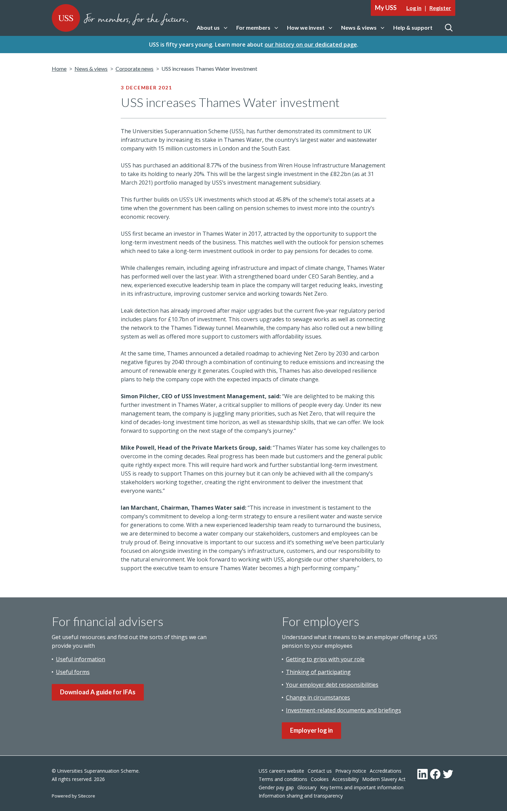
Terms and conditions (283, 779)
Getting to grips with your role (325, 659)
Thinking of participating (318, 672)
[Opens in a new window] (422, 774)
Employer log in (311, 730)
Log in (413, 7)
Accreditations (385, 771)
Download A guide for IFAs (98, 692)
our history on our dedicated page (311, 44)
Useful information (80, 659)
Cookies (320, 779)
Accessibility (345, 779)
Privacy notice (350, 771)
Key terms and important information (362, 787)
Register (440, 7)
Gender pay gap (276, 787)
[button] (212, 27)
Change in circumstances (318, 697)
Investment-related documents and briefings (343, 710)
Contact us (320, 771)
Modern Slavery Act (384, 779)
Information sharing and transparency (301, 795)
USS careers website (281, 771)
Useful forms (73, 672)
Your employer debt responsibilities (332, 684)
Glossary (307, 787)
